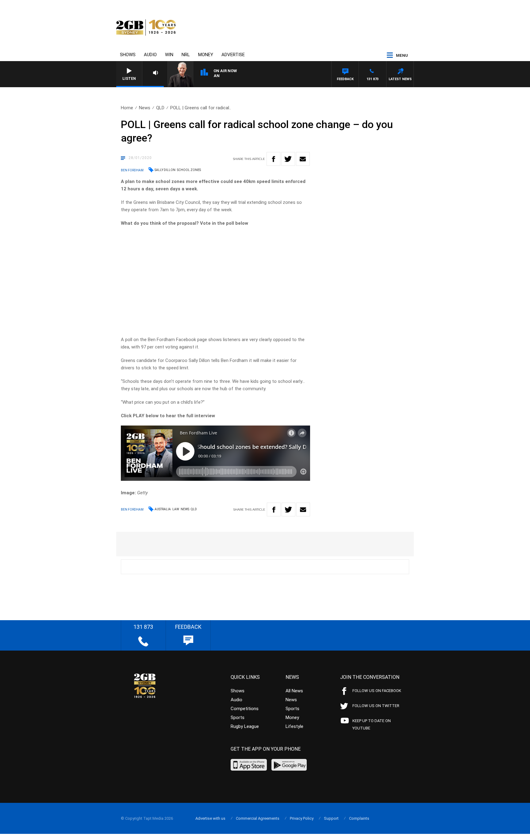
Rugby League (245, 726)
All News (294, 691)
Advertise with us (210, 818)
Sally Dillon (165, 170)
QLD (160, 108)
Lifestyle (294, 726)
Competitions (245, 708)
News (144, 108)
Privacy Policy (301, 818)
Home (127, 108)
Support (331, 818)
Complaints (359, 818)
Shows (128, 54)
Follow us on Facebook (376, 690)
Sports (237, 717)
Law (175, 509)
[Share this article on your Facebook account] (273, 159)
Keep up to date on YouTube (371, 724)
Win (169, 54)
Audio (150, 54)
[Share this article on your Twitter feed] (288, 159)
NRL (186, 54)
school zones (189, 170)
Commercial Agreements (257, 818)
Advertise (233, 54)
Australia (163, 509)
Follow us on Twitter (375, 705)
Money (205, 54)
